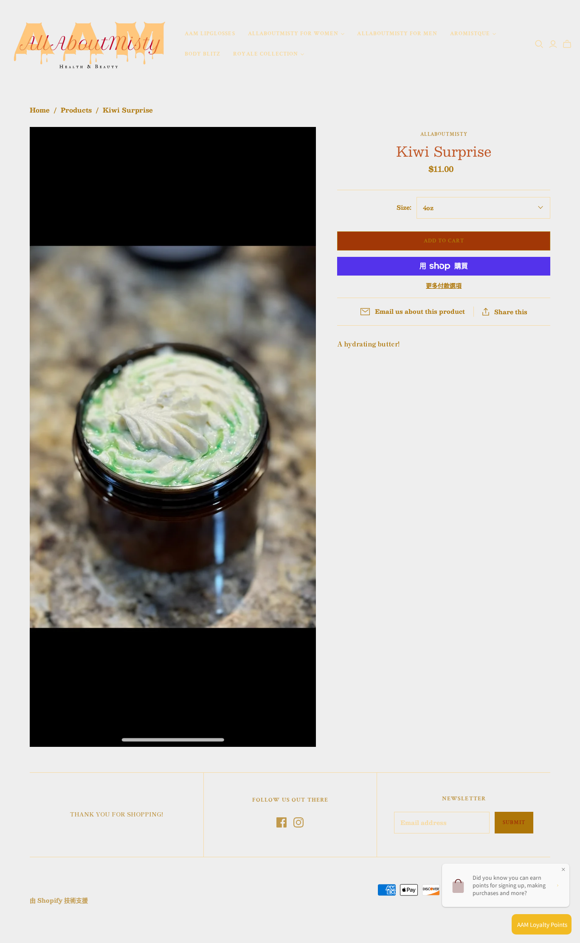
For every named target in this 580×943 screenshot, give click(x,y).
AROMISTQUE (470, 33)
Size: (404, 207)
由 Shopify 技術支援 (59, 900)
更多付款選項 (444, 285)
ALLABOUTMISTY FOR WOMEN (293, 33)
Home (40, 109)
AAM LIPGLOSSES (210, 33)
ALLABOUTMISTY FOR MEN (397, 33)
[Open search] (539, 44)
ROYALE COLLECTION (265, 54)
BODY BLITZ (202, 54)
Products (76, 109)
